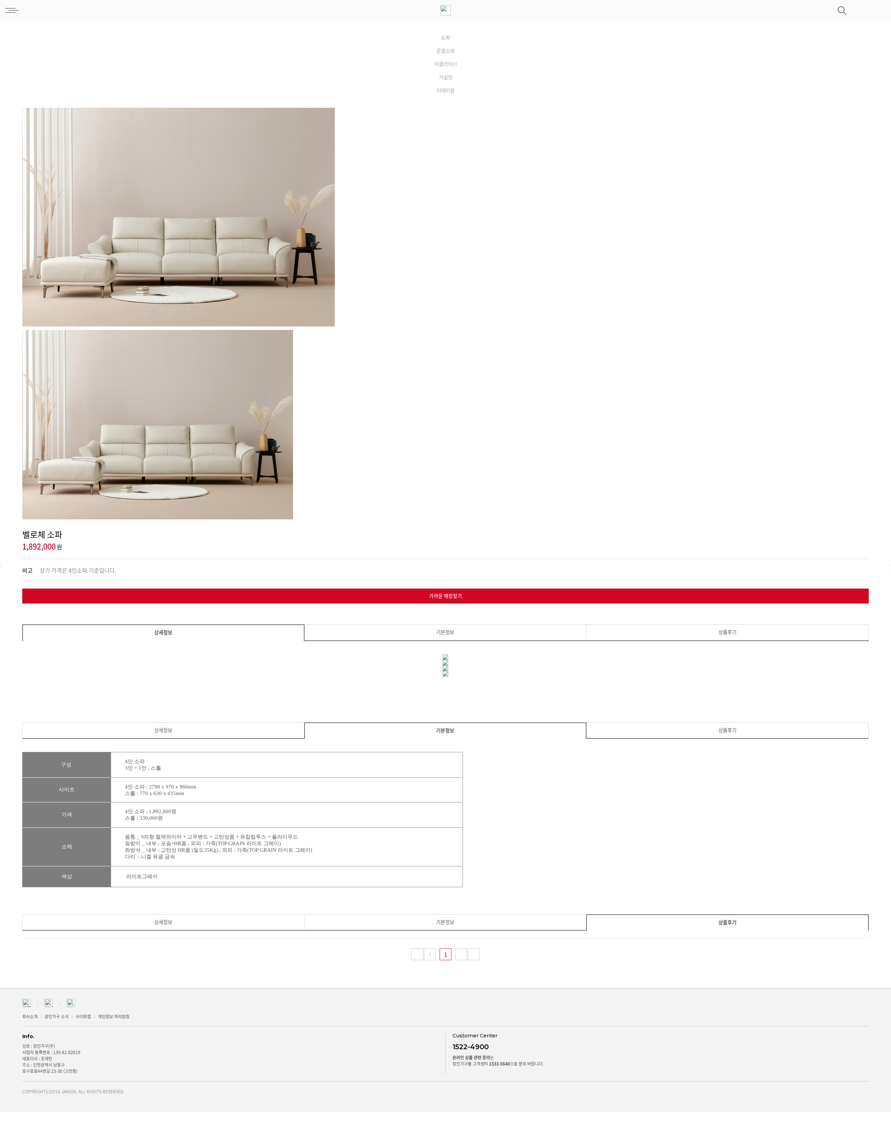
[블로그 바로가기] (26, 1002)
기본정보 (445, 632)
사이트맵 (83, 1016)
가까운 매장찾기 (445, 596)
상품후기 (727, 632)
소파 (445, 37)
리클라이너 (445, 64)
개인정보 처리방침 (113, 1016)
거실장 (445, 77)
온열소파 (445, 51)
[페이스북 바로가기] (49, 1002)
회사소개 (30, 1016)
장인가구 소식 (57, 1016)
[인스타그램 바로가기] (71, 1002)
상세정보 (163, 632)
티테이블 (445, 90)
